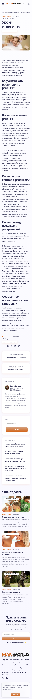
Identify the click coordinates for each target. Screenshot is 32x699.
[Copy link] (18, 346)
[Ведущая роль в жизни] (16, 368)
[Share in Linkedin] (15, 346)
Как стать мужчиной (14, 12)
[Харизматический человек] (16, 356)
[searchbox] (16, 423)
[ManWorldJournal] (3, 678)
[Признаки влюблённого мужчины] (16, 539)
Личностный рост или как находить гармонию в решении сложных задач (15, 478)
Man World (5, 12)
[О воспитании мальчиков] (16, 504)
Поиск (17, 430)
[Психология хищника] (16, 579)
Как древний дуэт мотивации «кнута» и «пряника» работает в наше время (15, 468)
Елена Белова (15, 386)
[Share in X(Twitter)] (8, 346)
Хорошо (15, 694)
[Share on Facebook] (11, 346)
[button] (3, 4)
